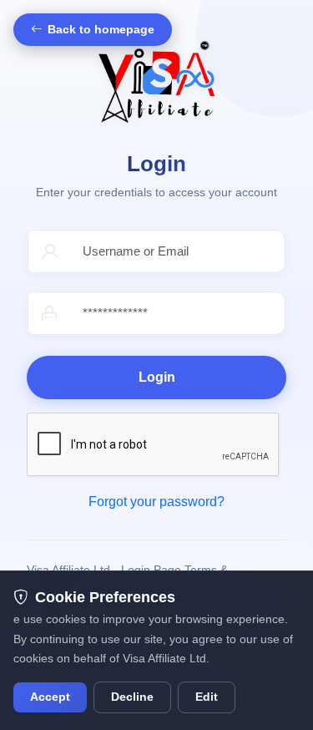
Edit (206, 697)
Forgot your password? (156, 501)
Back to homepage (101, 29)
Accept (50, 697)
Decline (132, 697)
